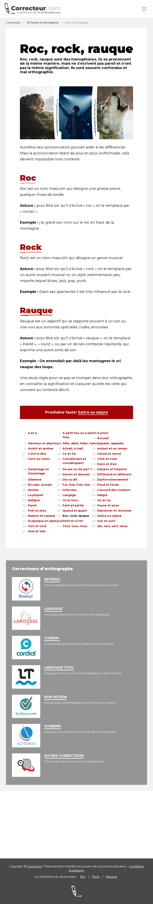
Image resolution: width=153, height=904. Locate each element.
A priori (102, 433)
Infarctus (69, 490)
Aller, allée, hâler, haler (80, 443)
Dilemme (34, 479)
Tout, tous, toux (75, 526)
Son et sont (106, 521)
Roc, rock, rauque (76, 516)
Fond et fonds (108, 485)
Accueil (103, 438)
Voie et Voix (37, 531)
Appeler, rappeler (110, 443)
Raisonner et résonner (114, 510)
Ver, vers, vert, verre (112, 526)
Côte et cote (107, 459)
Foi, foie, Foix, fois (76, 485)
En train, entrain (40, 485)
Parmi (32, 505)
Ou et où (104, 500)
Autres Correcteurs (64, 756)
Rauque (111, 877)
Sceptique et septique (45, 521)
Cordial (52, 638)
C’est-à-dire (37, 453)
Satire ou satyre (109, 516)
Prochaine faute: (76, 412)
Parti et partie (73, 505)
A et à (32, 433)
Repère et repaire (41, 516)
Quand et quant (75, 510)
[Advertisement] (76, 824)
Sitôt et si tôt (73, 521)
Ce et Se (69, 453)
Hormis (33, 490)
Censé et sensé (109, 453)
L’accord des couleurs (114, 490)
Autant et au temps (112, 448)
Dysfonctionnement (112, 479)
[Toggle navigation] (144, 9)
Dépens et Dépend (112, 469)
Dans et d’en (107, 464)
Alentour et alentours (44, 443)
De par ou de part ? (77, 469)
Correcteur (13, 22)
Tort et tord (37, 526)
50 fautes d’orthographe (42, 22)
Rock (95, 877)
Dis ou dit (70, 479)
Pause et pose (108, 505)
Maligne (34, 500)
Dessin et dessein (76, 474)
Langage (69, 495)
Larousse (53, 609)
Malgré (102, 495)
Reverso (52, 579)
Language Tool (59, 667)
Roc (83, 877)
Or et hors (70, 500)
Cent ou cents (39, 459)
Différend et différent (114, 474)
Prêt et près (37, 510)
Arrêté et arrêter (41, 448)
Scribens (52, 726)
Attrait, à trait (73, 448)
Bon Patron (55, 697)
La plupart (35, 495)
